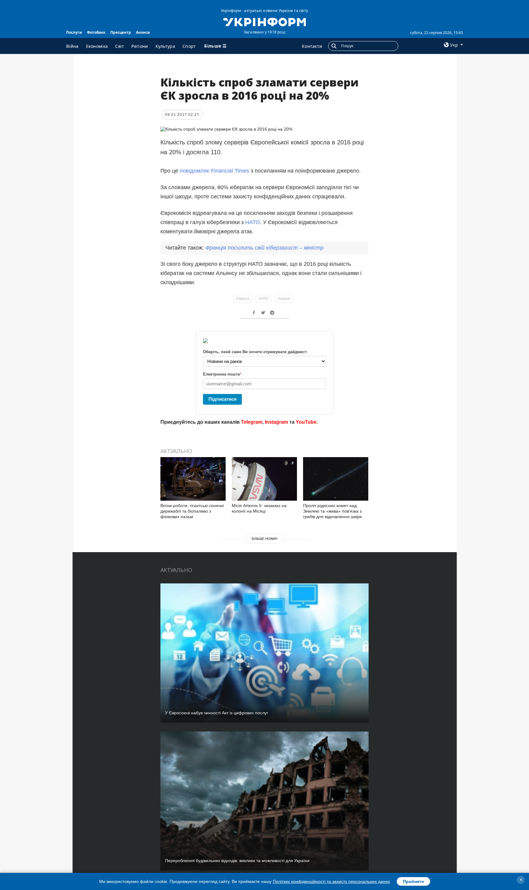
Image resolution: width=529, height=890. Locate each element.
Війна (72, 46)
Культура (165, 46)
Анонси (143, 32)
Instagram (276, 422)
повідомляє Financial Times (214, 171)
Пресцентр (120, 32)
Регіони (139, 46)
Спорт (189, 46)
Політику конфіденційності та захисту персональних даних (331, 881)
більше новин (264, 538)
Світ (119, 46)
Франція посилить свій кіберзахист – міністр (264, 248)
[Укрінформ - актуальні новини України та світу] (264, 21)
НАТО (252, 222)
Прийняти (413, 881)
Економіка (97, 46)
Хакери (284, 298)
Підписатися (222, 399)
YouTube (306, 422)
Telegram (251, 422)
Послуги (74, 32)
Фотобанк (96, 32)
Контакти (312, 46)
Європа (242, 298)
